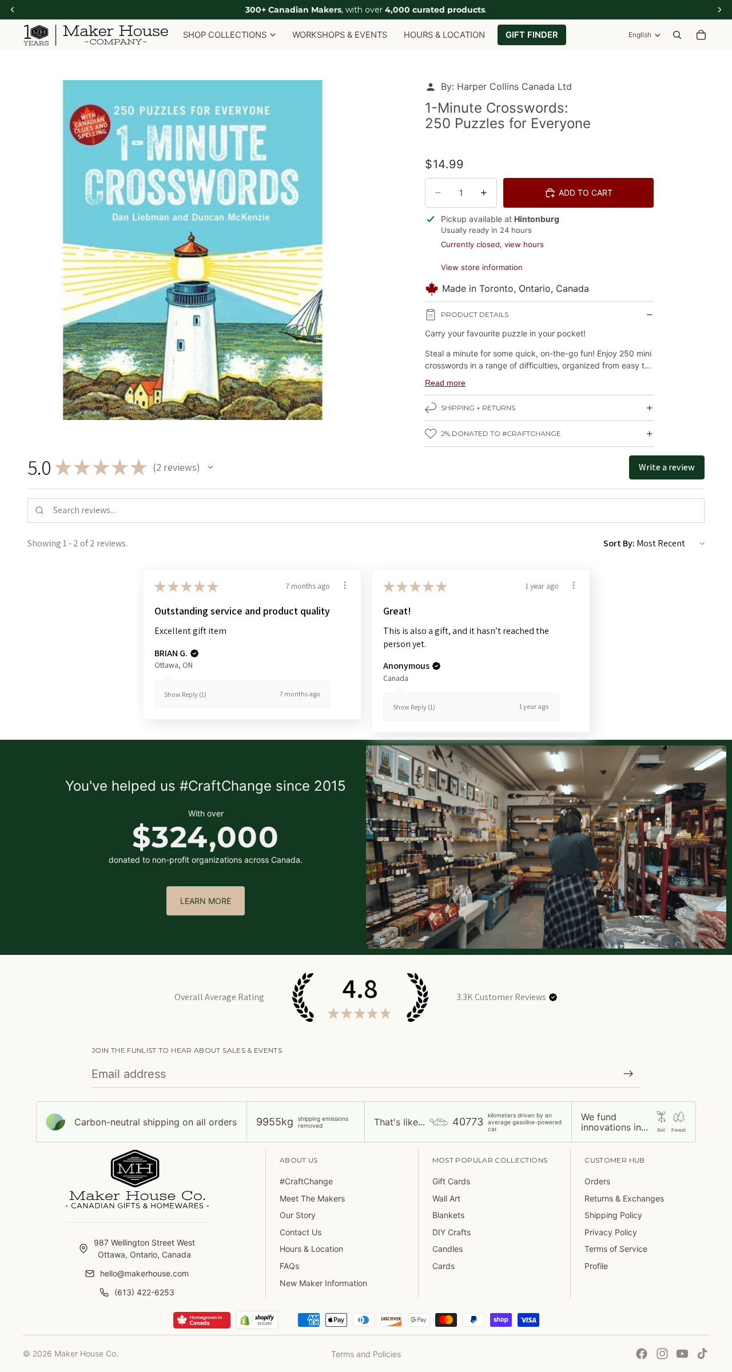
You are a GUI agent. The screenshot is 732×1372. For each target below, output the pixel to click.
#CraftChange (306, 1181)
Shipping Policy (613, 1215)
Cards (443, 1266)
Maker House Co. (86, 1353)
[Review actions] (345, 585)
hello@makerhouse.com (144, 1273)
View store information (482, 267)
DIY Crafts (451, 1232)
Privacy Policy (610, 1232)
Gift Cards (451, 1181)
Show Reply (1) (185, 694)
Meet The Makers (312, 1198)
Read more (445, 382)
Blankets (448, 1215)
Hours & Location (311, 1249)
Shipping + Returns (478, 407)
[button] (210, 467)
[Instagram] (662, 1354)
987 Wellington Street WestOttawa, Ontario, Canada (144, 1248)
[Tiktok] (702, 1354)
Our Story (298, 1215)
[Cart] (701, 34)
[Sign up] (628, 1074)
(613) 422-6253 (144, 1292)
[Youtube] (682, 1354)
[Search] (677, 34)
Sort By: (619, 543)
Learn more (205, 901)
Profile (596, 1266)
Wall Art (446, 1198)
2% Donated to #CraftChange (501, 433)
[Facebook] (642, 1354)
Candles (447, 1249)
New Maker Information (323, 1283)
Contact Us (300, 1232)
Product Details (474, 314)
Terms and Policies (366, 1354)
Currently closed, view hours (492, 244)
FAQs (289, 1266)
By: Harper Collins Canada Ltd (506, 86)
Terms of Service (615, 1249)
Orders (597, 1181)
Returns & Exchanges (624, 1198)
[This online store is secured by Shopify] (257, 1320)
